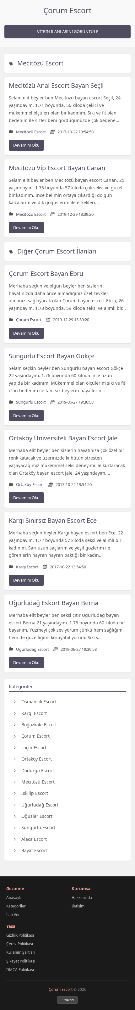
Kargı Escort (34, 713)
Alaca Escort (34, 839)
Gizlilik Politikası (20, 935)
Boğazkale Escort (39, 725)
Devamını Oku (26, 145)
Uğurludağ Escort (39, 805)
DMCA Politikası (20, 969)
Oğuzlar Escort (36, 816)
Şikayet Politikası (20, 961)
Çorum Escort (67, 10)
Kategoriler (16, 906)
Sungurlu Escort (38, 827)
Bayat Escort (34, 850)
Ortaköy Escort (36, 759)
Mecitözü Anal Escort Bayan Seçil (56, 85)
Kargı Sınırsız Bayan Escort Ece (53, 520)
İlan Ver (13, 914)
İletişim (78, 906)
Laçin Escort (33, 748)
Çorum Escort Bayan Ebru (46, 273)
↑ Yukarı (67, 1000)
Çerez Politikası (19, 943)
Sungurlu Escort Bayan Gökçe (51, 356)
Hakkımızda (82, 897)
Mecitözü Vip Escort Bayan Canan (57, 168)
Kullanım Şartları (20, 952)
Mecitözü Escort (40, 63)
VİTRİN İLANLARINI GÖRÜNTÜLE (67, 31)
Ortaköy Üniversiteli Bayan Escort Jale (63, 438)
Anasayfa (14, 897)
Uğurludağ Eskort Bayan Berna (53, 603)
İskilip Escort (34, 793)
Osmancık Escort (38, 702)
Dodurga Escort (37, 770)
